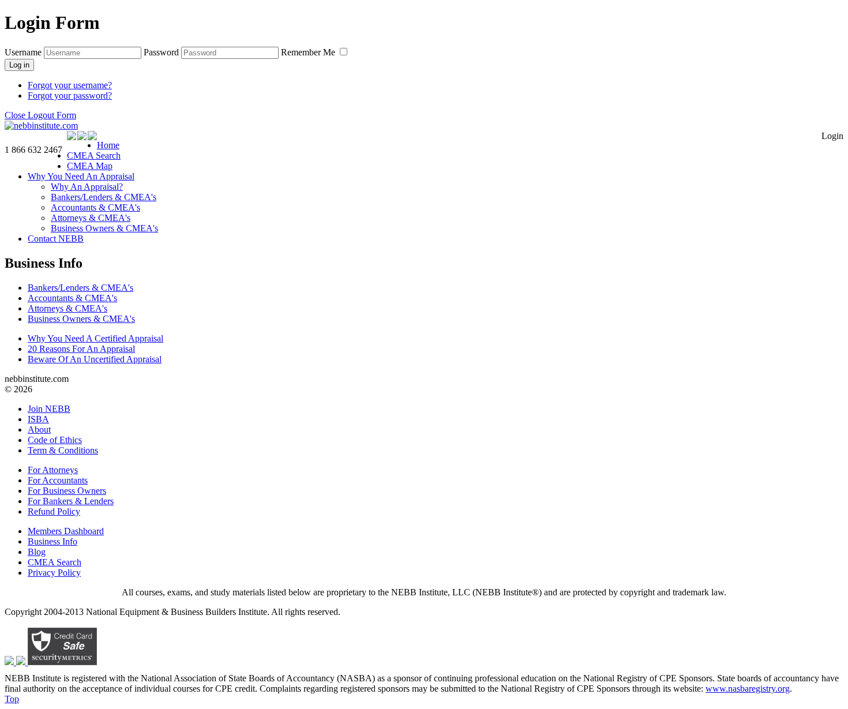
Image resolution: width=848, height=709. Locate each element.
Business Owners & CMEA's (104, 228)
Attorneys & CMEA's (90, 218)
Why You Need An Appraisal (81, 176)
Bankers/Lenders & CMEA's (103, 197)
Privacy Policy (54, 572)
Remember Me (309, 52)
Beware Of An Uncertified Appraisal (95, 359)
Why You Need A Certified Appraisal (95, 338)
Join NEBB (49, 409)
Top (12, 699)
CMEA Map (89, 166)
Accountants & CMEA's (95, 207)
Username (23, 52)
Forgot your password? (70, 95)
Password (161, 52)
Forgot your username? (70, 85)
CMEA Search (94, 155)
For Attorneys (53, 470)
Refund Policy (54, 511)
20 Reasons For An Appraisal (81, 349)
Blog (37, 552)
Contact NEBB (56, 238)
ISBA (38, 419)
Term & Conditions (63, 450)
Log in (19, 65)
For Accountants (58, 480)
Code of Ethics (55, 440)
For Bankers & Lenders (71, 501)
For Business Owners (67, 491)
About (39, 429)
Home (108, 145)
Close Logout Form (40, 115)
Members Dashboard (66, 531)
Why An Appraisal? (87, 187)
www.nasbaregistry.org (748, 688)
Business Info (52, 541)
